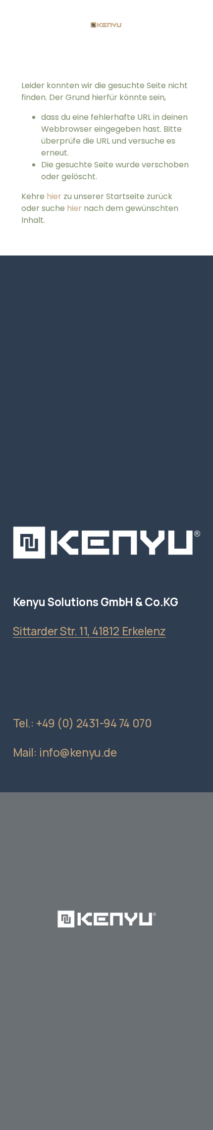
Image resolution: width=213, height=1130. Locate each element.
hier (54, 196)
